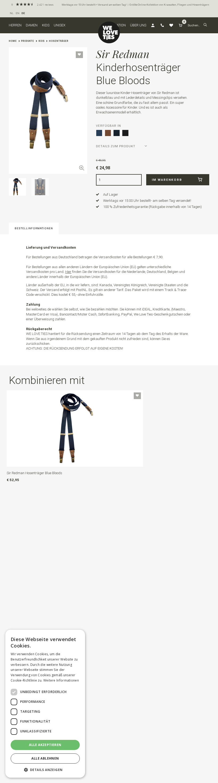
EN (17, 13)
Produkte (27, 41)
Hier (68, 272)
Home (13, 41)
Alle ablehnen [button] (45, 758)
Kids (45, 25)
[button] (205, 25)
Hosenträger (58, 41)
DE (23, 13)
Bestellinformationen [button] (34, 228)
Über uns (138, 25)
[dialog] (45, 704)
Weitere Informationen (61, 680)
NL (12, 13)
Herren (15, 25)
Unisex (59, 25)
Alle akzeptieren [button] (45, 745)
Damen (31, 25)
